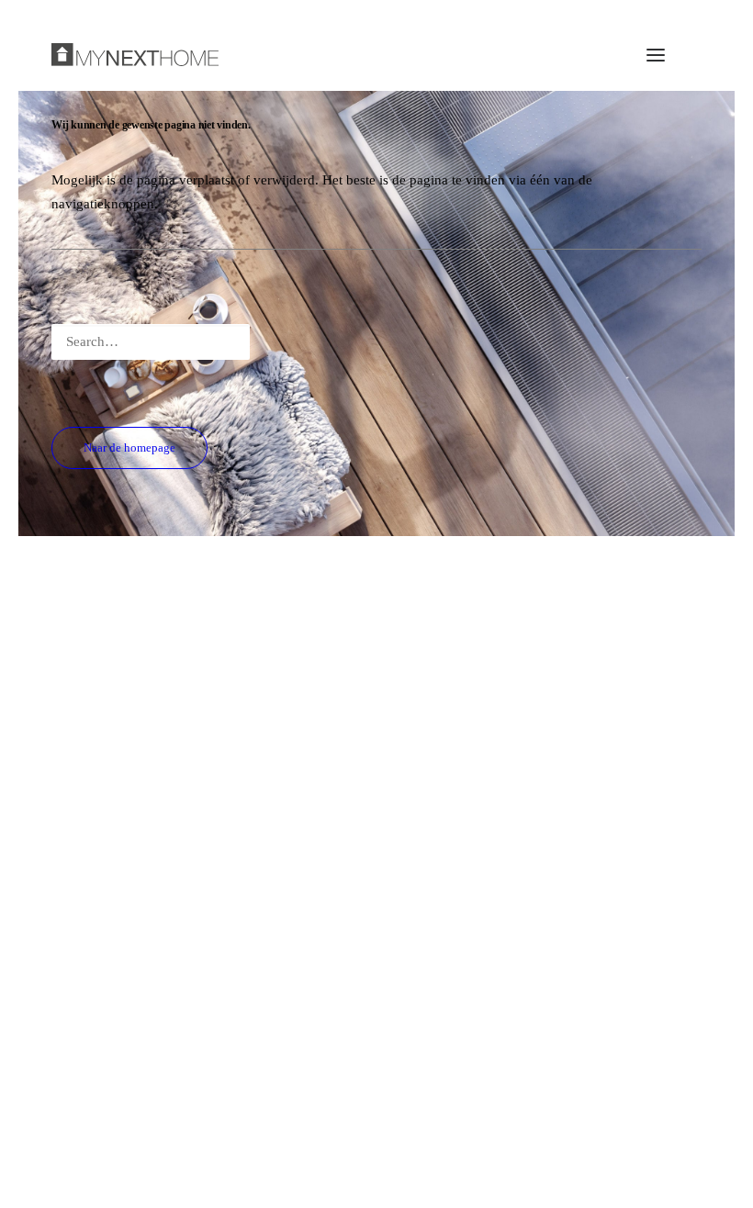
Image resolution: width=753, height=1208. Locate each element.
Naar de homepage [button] (129, 447)
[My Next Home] (135, 54)
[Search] (376, 342)
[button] (655, 54)
